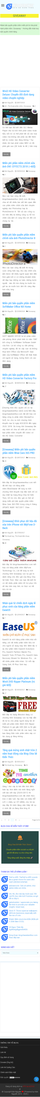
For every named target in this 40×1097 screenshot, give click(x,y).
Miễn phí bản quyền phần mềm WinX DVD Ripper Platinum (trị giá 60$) (18, 682)
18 (5, 461)
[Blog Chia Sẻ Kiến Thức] (20, 6)
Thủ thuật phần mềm (15, 106)
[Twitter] (20, 1089)
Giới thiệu (4, 1047)
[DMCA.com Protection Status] (14, 1077)
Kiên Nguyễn (8, 103)
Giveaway (27, 106)
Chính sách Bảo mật (8, 1072)
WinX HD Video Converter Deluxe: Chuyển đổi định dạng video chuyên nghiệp (18, 95)
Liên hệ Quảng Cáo (7, 1067)
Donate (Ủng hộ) (6, 1062)
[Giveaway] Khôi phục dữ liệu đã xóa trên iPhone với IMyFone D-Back (19, 525)
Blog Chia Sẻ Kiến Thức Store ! (20, 844)
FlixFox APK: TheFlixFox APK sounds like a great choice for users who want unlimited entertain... (23, 879)
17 (5, 693)
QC (5, 106)
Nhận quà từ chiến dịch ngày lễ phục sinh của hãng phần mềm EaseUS (19, 607)
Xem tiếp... (6, 154)
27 (5, 386)
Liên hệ (3, 1052)
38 (5, 543)
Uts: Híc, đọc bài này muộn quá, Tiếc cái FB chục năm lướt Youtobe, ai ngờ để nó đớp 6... (23, 896)
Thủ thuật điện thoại (22, 536)
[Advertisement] (20, 61)
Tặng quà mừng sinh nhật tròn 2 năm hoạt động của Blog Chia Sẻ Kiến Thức (19, 754)
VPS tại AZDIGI (28, 1086)
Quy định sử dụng (7, 1057)
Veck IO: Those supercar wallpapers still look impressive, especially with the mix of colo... (23, 913)
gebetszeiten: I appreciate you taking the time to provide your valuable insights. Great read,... (23, 904)
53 (27, 765)
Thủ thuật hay (9, 536)
